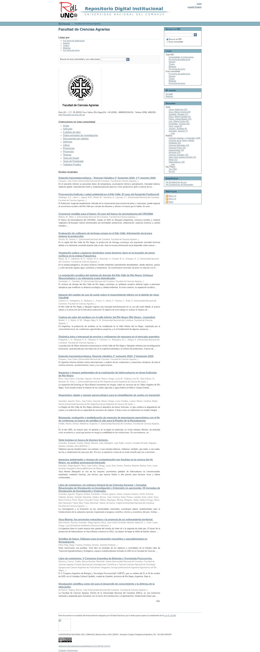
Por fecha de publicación (74, 41)
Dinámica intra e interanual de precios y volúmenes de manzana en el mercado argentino (109, 336)
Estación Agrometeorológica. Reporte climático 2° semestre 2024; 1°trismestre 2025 (106, 356)
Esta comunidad (176, 42)
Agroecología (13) (176, 150)
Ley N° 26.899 (170, 616)
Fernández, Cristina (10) (179, 124)
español (191, 7)
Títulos (66, 45)
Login (199, 4)
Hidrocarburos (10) (177, 162)
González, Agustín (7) (178, 131)
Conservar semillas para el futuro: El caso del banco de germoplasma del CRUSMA (106, 214)
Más (158, 601)
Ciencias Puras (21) (177, 148)
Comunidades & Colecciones (181, 57)
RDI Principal (64, 24)
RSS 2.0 (172, 199)
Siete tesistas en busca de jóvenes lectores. (83, 440)
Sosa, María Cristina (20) (179, 112)
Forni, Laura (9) (175, 126)
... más (172, 133)
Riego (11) (173, 159)
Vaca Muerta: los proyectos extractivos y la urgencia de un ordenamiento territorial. (106, 519)
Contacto (62, 650)
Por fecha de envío (71, 50)
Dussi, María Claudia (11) (180, 116)
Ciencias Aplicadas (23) (179, 145)
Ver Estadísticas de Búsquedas (179, 184)
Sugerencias (72, 650)
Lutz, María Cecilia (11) (179, 121)
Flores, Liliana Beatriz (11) (180, 119)
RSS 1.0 (172, 196)
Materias (67, 48)
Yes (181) (173, 169)
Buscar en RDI (175, 39)
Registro (169, 96)
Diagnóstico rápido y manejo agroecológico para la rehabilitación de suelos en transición (109, 395)
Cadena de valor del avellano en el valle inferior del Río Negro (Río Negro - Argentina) (107, 317)
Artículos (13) (174, 152)
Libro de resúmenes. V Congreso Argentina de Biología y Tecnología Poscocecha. (105, 558)
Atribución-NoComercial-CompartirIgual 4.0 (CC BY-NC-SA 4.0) (84, 646)
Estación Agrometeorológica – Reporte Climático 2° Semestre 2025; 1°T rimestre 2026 (107, 178)
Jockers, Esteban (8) (178, 128)
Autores (66, 43)
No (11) (172, 171)
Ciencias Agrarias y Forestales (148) (184, 138)
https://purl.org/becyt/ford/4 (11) (182, 157)
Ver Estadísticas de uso (176, 182)
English (198, 7)
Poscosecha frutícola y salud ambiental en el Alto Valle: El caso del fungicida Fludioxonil (109, 194)
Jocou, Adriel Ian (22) (178, 109)
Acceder (169, 94)
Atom (171, 202)
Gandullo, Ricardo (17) (178, 114)
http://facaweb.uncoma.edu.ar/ (72, 115)
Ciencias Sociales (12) (178, 155)
